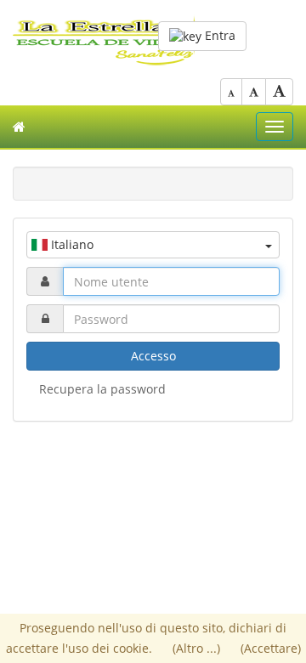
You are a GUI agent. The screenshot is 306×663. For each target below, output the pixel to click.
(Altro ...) (198, 648)
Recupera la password (102, 389)
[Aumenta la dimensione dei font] (279, 91)
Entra (218, 35)
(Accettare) (271, 648)
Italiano (71, 244)
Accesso (153, 356)
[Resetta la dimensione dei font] (253, 91)
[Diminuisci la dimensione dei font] (231, 91)
